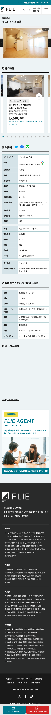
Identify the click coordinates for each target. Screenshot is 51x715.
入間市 (22, 546)
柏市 (19, 576)
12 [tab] (48, 136)
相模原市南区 (32, 652)
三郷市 (31, 549)
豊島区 (12, 602)
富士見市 (25, 549)
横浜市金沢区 (10, 636)
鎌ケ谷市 (8, 579)
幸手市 (7, 552)
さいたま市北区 (10, 533)
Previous (1, 43)
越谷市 (7, 546)
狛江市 (38, 612)
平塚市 (7, 655)
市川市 (37, 572)
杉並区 (7, 602)
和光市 (39, 546)
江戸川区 (13, 606)
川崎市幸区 (19, 645)
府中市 (12, 609)
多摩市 (20, 615)
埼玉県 (7, 528)
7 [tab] (27, 136)
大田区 (24, 599)
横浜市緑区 (28, 639)
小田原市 (25, 655)
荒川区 (22, 602)
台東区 (35, 596)
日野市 (7, 612)
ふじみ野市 (20, 552)
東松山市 (13, 543)
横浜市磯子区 (32, 632)
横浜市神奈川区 (21, 629)
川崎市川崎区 (10, 645)
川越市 (31, 539)
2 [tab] (7, 136)
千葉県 (7, 565)
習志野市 (13, 576)
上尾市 (32, 543)
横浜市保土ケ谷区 (20, 632)
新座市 (7, 549)
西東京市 (32, 615)
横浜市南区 (9, 632)
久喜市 (12, 549)
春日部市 (21, 543)
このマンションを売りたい (38, 711)
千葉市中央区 (10, 569)
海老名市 (30, 658)
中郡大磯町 (9, 661)
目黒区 (18, 599)
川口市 (42, 539)
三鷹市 (40, 606)
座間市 (36, 658)
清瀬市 (14, 615)
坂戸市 (42, 549)
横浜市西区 (31, 629)
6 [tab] (23, 136)
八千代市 (30, 576)
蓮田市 (36, 549)
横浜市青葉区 (27, 642)
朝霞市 (28, 546)
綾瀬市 (42, 658)
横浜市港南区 (10, 639)
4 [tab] (15, 136)
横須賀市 (41, 652)
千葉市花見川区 (21, 569)
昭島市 (18, 609)
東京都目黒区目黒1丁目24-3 (29, 164)
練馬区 (33, 602)
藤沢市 (18, 655)
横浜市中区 (40, 629)
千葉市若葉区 (10, 572)
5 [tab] (19, 136)
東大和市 (8, 615)
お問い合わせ (35, 682)
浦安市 (14, 579)
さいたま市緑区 (22, 539)
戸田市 (16, 546)
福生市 (32, 612)
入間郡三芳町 (30, 552)
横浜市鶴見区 (10, 629)
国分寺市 (21, 612)
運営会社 (10, 682)
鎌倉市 (12, 655)
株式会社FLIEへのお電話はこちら (25, 689)
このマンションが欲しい (14, 711)
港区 (19, 596)
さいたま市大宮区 (23, 533)
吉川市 (12, 552)
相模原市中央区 (21, 652)
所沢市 (7, 543)
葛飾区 (7, 606)
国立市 (27, 612)
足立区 (39, 602)
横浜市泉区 (18, 642)
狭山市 (27, 543)
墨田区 (40, 596)
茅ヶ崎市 (32, 655)
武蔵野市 (33, 606)
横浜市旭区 (19, 639)
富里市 (7, 582)
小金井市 (36, 609)
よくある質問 (22, 682)
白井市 (38, 579)
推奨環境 (38, 679)
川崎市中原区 (29, 645)
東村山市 (13, 612)
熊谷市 (37, 539)
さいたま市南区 (10, 539)
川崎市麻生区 (31, 648)
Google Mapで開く (10, 400)
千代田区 (8, 596)
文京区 (29, 596)
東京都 (7, 592)
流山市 (24, 576)
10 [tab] (40, 136)
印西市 (32, 579)
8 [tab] (31, 136)
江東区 (7, 599)
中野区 (42, 599)
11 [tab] (44, 136)
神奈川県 (8, 625)
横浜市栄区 (9, 642)
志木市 (33, 546)
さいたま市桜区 (24, 536)
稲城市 (25, 615)
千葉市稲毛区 (32, 569)
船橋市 (42, 572)
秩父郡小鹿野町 (10, 556)
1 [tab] (3, 136)
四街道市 (21, 579)
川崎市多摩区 (10, 648)
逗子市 (38, 655)
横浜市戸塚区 (31, 636)
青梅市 (7, 609)
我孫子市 (37, 576)
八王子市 (21, 606)
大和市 (24, 658)
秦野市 (12, 658)
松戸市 (7, 576)
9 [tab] (35, 136)
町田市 (29, 609)
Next (49, 43)
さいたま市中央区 (11, 536)
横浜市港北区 (20, 636)
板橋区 (28, 602)
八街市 (27, 579)
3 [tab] (11, 136)
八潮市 (18, 549)
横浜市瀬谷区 (38, 639)
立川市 (27, 606)
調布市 (24, 609)
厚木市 (18, 658)
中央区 (14, 596)
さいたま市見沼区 (37, 533)
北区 (17, 602)
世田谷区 (30, 599)
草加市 (38, 543)
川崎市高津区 (39, 645)
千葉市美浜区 (29, 572)
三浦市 (7, 658)
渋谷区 (36, 599)
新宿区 (24, 596)
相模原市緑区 (10, 652)
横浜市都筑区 (38, 642)
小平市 (42, 609)
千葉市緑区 (19, 572)
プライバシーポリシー (24, 679)
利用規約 (9, 679)
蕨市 (12, 546)
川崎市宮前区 (20, 648)
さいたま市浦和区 (37, 536)
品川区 (12, 599)
